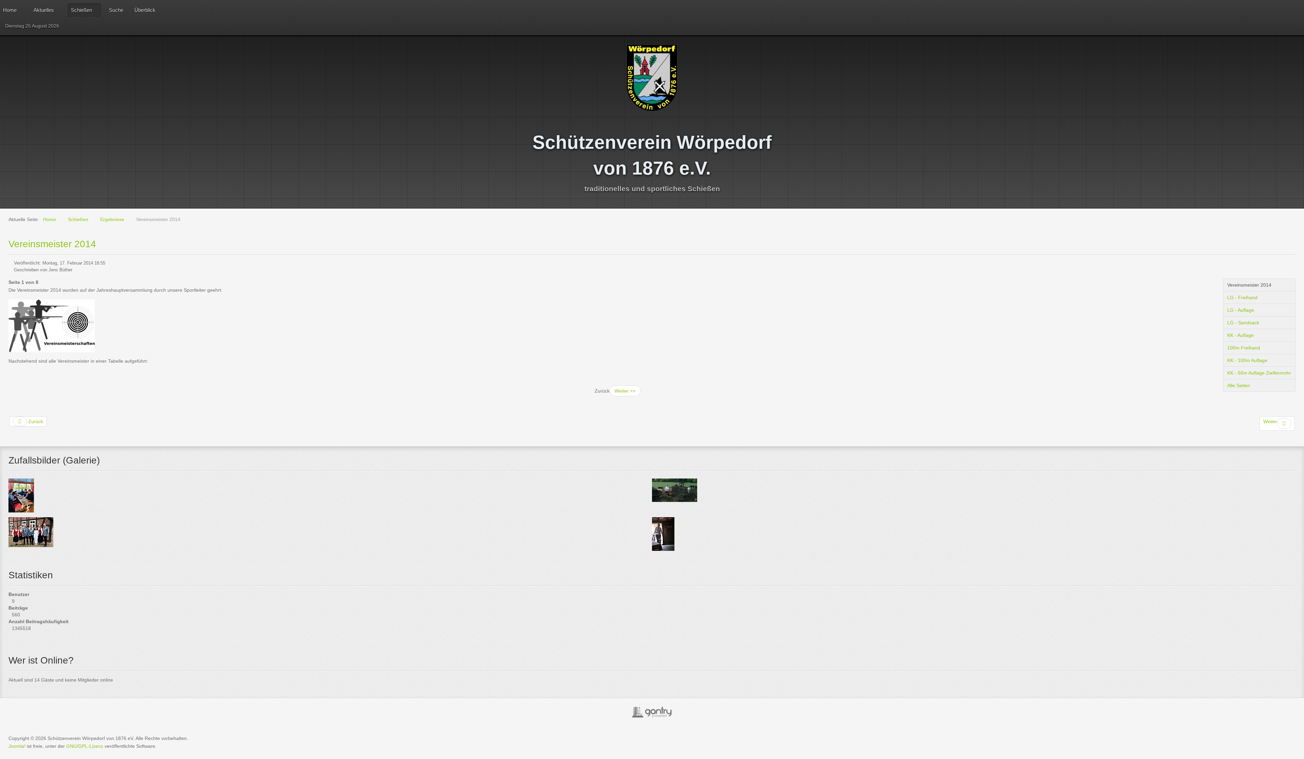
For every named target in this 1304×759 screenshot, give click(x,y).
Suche (116, 10)
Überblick (145, 10)
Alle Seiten (1238, 385)
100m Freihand (1243, 347)
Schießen (81, 10)
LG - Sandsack (1243, 322)
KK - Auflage (1240, 335)
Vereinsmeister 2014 (52, 244)
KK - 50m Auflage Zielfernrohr (1259, 373)
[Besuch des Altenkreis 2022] (663, 533)
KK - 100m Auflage (1247, 360)
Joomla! (16, 746)
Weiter (1270, 421)
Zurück (35, 421)
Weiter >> (625, 391)
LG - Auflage (1240, 310)
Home (10, 10)
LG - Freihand (1242, 297)
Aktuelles (44, 10)
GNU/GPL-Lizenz (84, 746)
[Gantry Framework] (652, 712)
